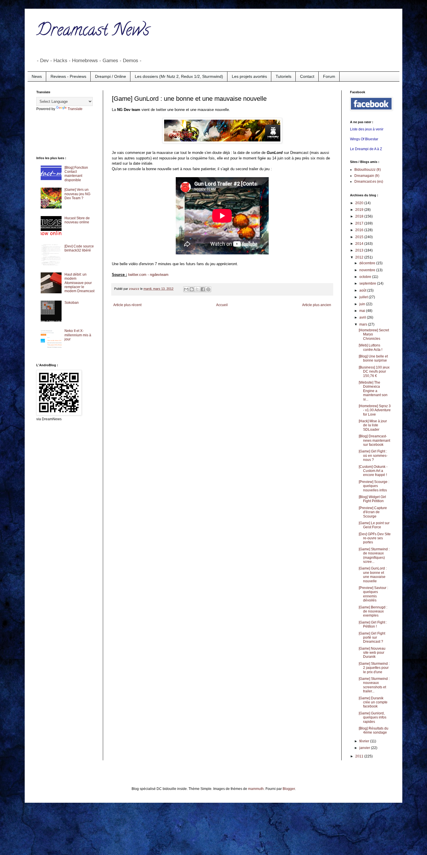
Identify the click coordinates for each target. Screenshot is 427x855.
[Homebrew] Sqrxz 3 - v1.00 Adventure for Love (375, 410)
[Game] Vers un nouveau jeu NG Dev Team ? (77, 194)
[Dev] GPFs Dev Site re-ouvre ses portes (375, 538)
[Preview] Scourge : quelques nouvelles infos (374, 486)
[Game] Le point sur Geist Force (374, 525)
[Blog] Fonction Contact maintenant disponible (76, 174)
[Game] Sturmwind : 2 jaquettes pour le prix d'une (374, 668)
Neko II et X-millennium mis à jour (77, 335)
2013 (359, 250)
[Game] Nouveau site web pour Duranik (372, 652)
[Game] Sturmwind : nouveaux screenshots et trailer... (374, 685)
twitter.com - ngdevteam (148, 274)
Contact (307, 76)
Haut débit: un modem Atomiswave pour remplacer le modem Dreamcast (79, 282)
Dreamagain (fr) (366, 176)
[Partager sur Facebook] (203, 289)
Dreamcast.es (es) (368, 181)
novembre (367, 270)
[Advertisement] (59, 133)
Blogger (289, 789)
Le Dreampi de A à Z (366, 149)
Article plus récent (127, 305)
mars (363, 324)
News (37, 76)
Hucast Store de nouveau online (77, 220)
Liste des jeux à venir (366, 129)
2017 (359, 223)
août (363, 290)
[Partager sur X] (197, 289)
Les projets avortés (249, 76)
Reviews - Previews (68, 76)
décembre (367, 263)
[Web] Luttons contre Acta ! (370, 347)
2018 (359, 216)
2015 (359, 237)
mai (362, 311)
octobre (365, 277)
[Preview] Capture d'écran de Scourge (373, 512)
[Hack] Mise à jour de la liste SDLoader (373, 425)
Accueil (222, 305)
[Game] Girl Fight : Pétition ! (373, 624)
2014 (359, 244)
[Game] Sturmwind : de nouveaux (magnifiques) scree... (374, 555)
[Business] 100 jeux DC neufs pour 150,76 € (374, 371)
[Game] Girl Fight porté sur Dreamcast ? (372, 637)
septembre (368, 283)
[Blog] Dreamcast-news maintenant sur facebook (374, 440)
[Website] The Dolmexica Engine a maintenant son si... (373, 390)
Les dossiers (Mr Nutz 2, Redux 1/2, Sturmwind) (179, 76)
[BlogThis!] (192, 289)
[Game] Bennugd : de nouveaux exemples (373, 611)
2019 (359, 210)
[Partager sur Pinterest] (208, 289)
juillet (364, 297)
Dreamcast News (93, 31)
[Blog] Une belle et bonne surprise (373, 358)
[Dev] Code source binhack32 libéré (79, 248)
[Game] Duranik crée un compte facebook (373, 702)
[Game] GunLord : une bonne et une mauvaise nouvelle (373, 574)
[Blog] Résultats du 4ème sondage (373, 730)
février (364, 741)
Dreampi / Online (110, 76)
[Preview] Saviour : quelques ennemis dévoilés (373, 594)
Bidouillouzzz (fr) (367, 170)
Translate (75, 109)
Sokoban (71, 303)
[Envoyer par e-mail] (186, 289)
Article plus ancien (316, 305)
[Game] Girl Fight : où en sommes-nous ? (373, 455)
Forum (329, 76)
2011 (359, 756)
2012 (359, 257)
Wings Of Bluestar (364, 139)
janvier (365, 748)
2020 (359, 203)
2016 (359, 230)
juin (362, 304)
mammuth (256, 789)
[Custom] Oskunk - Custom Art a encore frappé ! (373, 471)
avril (363, 317)
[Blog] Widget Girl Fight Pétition (372, 499)
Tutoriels (283, 76)
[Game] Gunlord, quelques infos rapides (372, 717)
